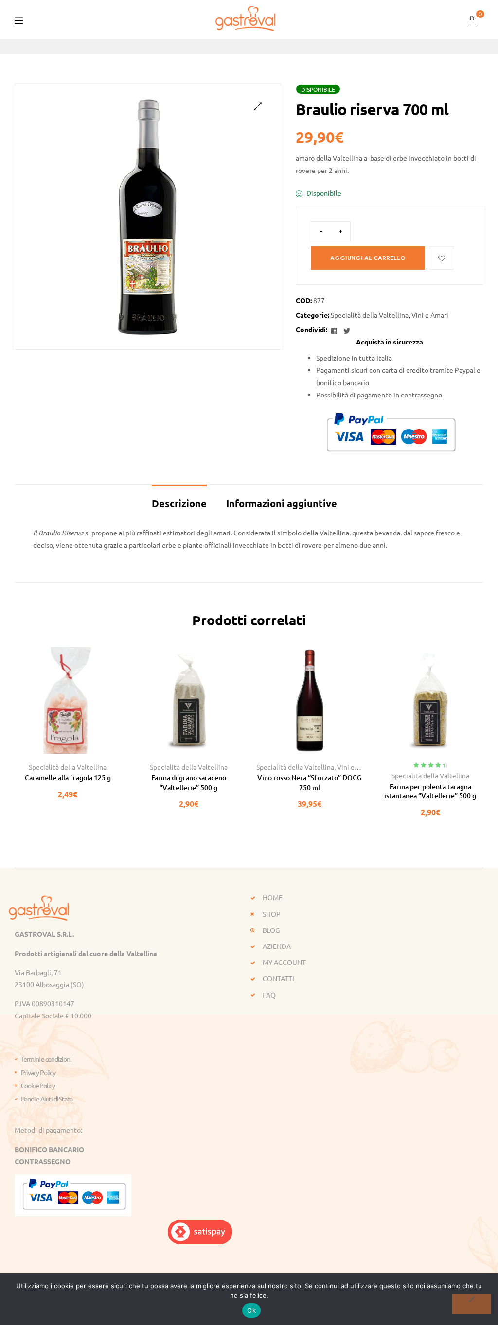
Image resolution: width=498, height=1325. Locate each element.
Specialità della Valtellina (370, 314)
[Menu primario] (19, 19)
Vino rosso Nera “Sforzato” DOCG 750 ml (309, 782)
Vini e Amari (429, 314)
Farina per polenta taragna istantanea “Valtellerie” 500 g (430, 791)
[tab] (179, 498)
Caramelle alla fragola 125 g (68, 777)
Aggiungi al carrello (368, 257)
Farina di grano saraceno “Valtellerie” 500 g (188, 782)
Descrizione (179, 503)
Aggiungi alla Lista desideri (441, 258)
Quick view (90, 750)
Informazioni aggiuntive (281, 503)
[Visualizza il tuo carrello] (472, 19)
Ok (251, 1310)
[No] (471, 1304)
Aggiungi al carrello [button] (46, 750)
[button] (258, 106)
